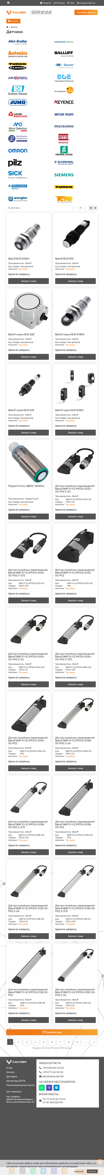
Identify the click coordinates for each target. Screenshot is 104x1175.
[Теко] (75, 199)
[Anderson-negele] (75, 42)
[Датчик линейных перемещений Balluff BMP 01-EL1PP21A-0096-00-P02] (75, 798)
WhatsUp (60, 3)
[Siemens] (75, 175)
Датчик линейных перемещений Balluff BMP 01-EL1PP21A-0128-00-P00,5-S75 (75, 908)
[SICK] (29, 175)
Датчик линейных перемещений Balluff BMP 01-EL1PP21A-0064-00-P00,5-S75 (75, 656)
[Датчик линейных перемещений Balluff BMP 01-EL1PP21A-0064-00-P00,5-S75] (75, 630)
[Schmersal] (75, 163)
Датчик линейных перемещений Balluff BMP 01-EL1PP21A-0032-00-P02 (75, 572)
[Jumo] (29, 102)
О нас (9, 1067)
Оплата (10, 1072)
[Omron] (29, 150)
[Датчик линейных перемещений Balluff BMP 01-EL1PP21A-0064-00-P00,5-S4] (28, 630)
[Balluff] (75, 54)
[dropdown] (8, 3)
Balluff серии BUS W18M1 (70, 334)
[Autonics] (29, 54)
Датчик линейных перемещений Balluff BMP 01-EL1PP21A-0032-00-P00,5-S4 (75, 489)
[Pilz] (29, 163)
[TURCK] (75, 187)
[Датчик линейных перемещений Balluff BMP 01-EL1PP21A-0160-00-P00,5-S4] (75, 965)
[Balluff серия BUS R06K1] (75, 386)
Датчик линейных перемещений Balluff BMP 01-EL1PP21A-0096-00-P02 (75, 824)
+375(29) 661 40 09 (41, 11)
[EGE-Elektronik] (75, 78)
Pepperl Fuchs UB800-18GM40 (26, 486)
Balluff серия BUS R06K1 (69, 410)
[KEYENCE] (75, 102)
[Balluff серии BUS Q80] (28, 310)
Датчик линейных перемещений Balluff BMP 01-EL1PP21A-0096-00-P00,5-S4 (75, 740)
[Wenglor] (29, 199)
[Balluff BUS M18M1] (28, 235)
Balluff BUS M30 (64, 258)
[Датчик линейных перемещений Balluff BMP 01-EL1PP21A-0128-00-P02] (28, 965)
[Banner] (29, 66)
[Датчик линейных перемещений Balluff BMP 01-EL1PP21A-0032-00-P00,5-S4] (75, 462)
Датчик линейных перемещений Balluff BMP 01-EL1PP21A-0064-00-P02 (28, 740)
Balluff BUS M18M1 (18, 258)
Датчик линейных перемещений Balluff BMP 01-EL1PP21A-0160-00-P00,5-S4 (75, 992)
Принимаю (92, 1171)
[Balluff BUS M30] (75, 235)
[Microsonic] (75, 126)
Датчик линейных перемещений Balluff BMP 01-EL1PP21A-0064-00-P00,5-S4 (28, 656)
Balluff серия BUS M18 (21, 410)
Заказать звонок (86, 12)
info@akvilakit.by (87, 3)
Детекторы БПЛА (15, 1080)
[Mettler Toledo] (75, 114)
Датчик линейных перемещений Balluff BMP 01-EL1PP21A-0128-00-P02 (28, 992)
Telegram (46, 3)
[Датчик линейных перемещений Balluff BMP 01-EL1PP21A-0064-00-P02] (28, 714)
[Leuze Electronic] (29, 114)
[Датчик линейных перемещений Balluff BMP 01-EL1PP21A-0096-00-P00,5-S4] (75, 714)
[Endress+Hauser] (29, 90)
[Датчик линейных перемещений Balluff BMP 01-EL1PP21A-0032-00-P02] (75, 546)
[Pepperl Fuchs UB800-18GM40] (28, 462)
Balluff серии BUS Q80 (21, 334)
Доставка (11, 1076)
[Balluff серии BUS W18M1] (75, 310)
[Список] (95, 208)
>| (94, 1041)
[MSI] (29, 138)
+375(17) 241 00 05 (41, 13)
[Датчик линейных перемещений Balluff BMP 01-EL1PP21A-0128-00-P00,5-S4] (28, 881)
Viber (71, 3)
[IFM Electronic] (75, 90)
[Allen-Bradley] (29, 42)
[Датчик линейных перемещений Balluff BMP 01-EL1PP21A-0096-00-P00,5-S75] (28, 798)
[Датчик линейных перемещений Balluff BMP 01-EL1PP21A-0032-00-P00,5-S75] (28, 546)
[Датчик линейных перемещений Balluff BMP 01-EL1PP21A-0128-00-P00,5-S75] (75, 881)
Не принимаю (79, 1171)
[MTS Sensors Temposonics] (75, 138)
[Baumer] (75, 66)
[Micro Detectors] (29, 126)
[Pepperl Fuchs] (75, 150)
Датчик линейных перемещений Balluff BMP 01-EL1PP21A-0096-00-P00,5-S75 (28, 824)
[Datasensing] (29, 78)
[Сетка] (91, 208)
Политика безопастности (20, 1085)
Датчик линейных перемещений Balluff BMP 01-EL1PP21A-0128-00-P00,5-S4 (28, 908)
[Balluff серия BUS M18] (28, 386)
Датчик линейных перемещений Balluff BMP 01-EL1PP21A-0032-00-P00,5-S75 (28, 572)
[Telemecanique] (29, 187)
